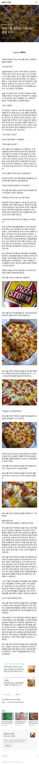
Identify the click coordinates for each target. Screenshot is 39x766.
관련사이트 (5, 756)
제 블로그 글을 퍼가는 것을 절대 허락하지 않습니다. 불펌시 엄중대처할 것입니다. (15, 741)
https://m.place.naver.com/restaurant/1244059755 (17, 677)
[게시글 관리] (11, 694)
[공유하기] (8, 694)
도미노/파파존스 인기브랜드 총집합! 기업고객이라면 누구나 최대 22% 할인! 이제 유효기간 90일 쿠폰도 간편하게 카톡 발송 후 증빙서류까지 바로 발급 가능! (14, 670)
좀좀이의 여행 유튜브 (7, 759)
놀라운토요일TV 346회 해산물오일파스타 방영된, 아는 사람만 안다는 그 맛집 (13, 684)
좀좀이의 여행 (6, 2)
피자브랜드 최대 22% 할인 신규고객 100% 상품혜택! (13, 667)
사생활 (6, 680)
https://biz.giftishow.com (12, 664)
